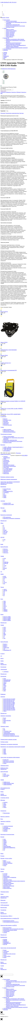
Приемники (6, 56)
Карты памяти (6, 887)
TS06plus (5, 609)
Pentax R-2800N (7, 619)
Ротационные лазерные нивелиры (11, 736)
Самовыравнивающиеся (8, 733)
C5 (4, 567)
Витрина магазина (7, 424)
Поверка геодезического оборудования (15, 39)
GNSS (4, 54)
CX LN (5, 582)
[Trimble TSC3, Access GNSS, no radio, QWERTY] (1, 406)
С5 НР (4, 565)
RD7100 (5, 944)
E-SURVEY (6, 492)
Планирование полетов (8, 920)
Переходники (6, 876)
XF (4, 529)
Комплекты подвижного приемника (11, 518)
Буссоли (5, 874)
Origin (4, 773)
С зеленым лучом (7, 731)
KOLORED (24, 455)
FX (4, 578)
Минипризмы (6, 813)
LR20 (4, 749)
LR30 (4, 750)
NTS (4, 539)
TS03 (4, 601)
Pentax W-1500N (7, 618)
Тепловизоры (6, 931)
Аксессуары (6, 467)
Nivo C (4, 533)
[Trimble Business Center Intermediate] (1, 347)
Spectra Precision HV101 (8, 701)
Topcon (5, 841)
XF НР (4, 530)
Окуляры (5, 873)
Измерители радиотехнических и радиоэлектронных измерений (13, 43)
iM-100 (4, 577)
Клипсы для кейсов (7, 863)
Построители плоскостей (9, 734)
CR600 (4, 753)
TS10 (4, 604)
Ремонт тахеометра (10, 31)
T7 (3, 637)
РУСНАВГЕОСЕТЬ (8, 491)
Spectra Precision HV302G (9, 708)
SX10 (4, 558)
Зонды (4, 955)
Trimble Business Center (8, 783)
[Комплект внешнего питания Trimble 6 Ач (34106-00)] (1, 375)
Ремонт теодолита (10, 33)
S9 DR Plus (5, 562)
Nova (4, 608)
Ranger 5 (5, 645)
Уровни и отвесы (7, 882)
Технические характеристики (13, 24)
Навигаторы (6, 473)
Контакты (5, 50)
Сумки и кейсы (6, 956)
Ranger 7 (5, 646)
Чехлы (4, 865)
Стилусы (5, 878)
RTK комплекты (7, 517)
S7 (3, 560)
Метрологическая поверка (9, 431)
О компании (3, 416)
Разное (4, 763)
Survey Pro (5, 776)
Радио (4, 511)
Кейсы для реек (6, 861)
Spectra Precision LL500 (8, 706)
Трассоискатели (7, 471)
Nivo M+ (5, 532)
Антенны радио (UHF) (8, 504)
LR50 (4, 751)
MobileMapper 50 (7, 650)
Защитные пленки (7, 879)
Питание (5, 952)
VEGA (4, 682)
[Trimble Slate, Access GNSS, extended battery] (1, 411)
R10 (4, 58)
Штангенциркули (7, 888)
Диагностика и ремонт (11, 30)
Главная (5, 52)
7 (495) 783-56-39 (12, 2)
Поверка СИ (6, 38)
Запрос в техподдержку (11, 21)
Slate (4, 633)
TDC (4, 638)
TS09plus (5, 611)
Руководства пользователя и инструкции (15, 25)
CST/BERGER (6, 681)
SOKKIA (5, 802)
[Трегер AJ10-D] (1, 316)
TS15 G (5, 606)
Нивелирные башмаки (8, 883)
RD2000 (5, 939)
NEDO (4, 807)
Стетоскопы (6, 951)
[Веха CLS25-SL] (1, 309)
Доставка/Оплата (7, 48)
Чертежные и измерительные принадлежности (14, 881)
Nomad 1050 (6, 647)
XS (4, 527)
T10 (4, 632)
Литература (6, 422)
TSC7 (4, 629)
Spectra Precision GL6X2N (9, 709)
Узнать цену (3, 91)
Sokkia (4, 497)
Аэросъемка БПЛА (7, 469)
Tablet (4, 634)
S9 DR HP (5, 563)
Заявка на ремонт (10, 29)
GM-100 (5, 590)
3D (4, 728)
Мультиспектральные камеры (10, 930)
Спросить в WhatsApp (6, 92)
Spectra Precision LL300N (9, 702)
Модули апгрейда (7, 927)
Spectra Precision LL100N (9, 703)
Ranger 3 (5, 644)
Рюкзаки (5, 864)
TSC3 (4, 627)
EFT (4, 848)
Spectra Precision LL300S (9, 707)
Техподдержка (6, 19)
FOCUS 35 (5, 552)
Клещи (4, 950)
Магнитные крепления (8, 762)
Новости (5, 418)
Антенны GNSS (7, 503)
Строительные (6, 732)
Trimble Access (6, 782)
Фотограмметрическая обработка (11, 921)
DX (4, 583)
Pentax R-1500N (7, 616)
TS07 (4, 603)
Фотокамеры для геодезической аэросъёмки (13, 928)
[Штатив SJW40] (1, 352)
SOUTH (5, 845)
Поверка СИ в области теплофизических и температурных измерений (16, 46)
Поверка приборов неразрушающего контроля (16, 47)
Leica (4, 687)
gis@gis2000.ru (6, 450)
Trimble (5, 57)
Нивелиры (5, 463)
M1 (4, 569)
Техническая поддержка (6, 434)
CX (4, 581)
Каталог (4, 17)
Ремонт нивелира (10, 34)
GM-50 (4, 589)
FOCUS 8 (5, 551)
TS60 (4, 602)
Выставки (5, 421)
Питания (5, 830)
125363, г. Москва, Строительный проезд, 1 (13, 447)
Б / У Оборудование (7, 468)
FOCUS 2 (5, 549)
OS (4, 591)
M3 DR (5, 568)
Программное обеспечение (9, 466)
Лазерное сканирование (6, 457)
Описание (3, 113)
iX (3, 580)
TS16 (4, 607)
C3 (4, 564)
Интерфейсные (6, 828)
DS (4, 594)
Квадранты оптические (8, 885)
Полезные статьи (7, 420)
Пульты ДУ (5, 759)
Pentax (4, 496)
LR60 (4, 752)
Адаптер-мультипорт (8, 826)
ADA (4, 690)
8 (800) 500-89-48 (4, 2)
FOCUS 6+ (5, 550)
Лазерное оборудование (8, 465)
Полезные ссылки (10, 27)
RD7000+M (6, 941)
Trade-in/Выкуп (9, 36)
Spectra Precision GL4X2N (9, 699)
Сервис (5, 28)
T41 (4, 648)
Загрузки (21, 113)
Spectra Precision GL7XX (9, 700)
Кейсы (4, 860)
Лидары (5, 932)
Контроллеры (6, 461)
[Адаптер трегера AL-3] (1, 360)
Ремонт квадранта (10, 35)
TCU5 (4, 631)
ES (4, 595)
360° (4, 729)
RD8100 (5, 940)
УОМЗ (4, 685)
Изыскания (5, 423)
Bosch (4, 689)
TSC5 (4, 628)
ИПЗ (4, 684)
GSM (4, 510)
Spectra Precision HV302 (8, 705)
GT (4, 493)
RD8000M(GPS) (7, 943)
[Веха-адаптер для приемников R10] (1, 367)
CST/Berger (5, 671)
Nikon (4, 678)
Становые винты (7, 884)
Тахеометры (6, 460)
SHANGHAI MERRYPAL (9, 847)
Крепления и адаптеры (8, 760)
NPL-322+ (5, 531)
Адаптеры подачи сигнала (9, 953)
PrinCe (4, 495)
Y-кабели (5, 829)
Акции (7, 17)
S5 (3, 559)
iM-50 (4, 576)
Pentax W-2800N (7, 620)
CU (4, 635)
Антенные (5, 827)
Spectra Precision (7, 488)
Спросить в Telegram (16, 92)
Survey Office (6, 775)
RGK (4, 688)
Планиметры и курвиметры (9, 877)
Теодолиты (5, 462)
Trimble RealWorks (7, 784)
